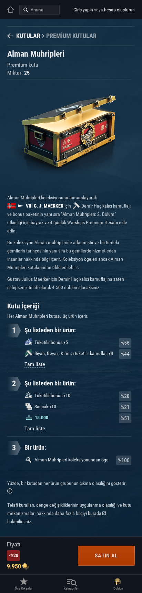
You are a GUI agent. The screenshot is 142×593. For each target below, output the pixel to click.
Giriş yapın (83, 9)
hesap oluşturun (119, 9)
